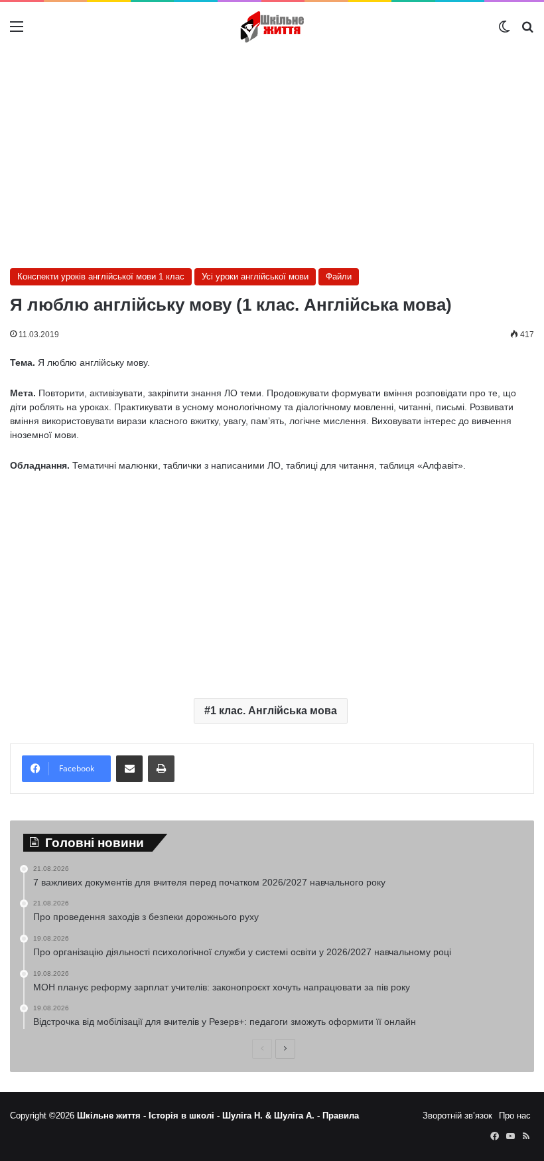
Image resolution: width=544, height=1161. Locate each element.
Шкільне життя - (113, 1116)
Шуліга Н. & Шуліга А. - (272, 1116)
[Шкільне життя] (272, 26)
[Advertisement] (272, 158)
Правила (340, 1116)
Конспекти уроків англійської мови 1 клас (100, 276)
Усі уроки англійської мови (255, 276)
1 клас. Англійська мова (273, 710)
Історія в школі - (185, 1116)
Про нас (515, 1116)
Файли (339, 276)
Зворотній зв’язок (457, 1116)
